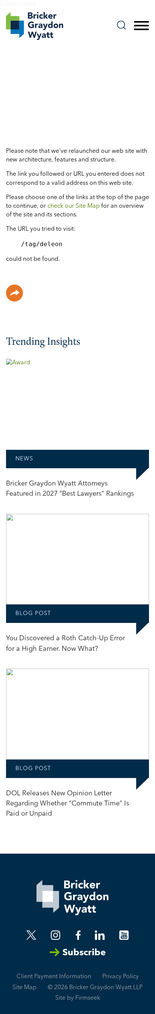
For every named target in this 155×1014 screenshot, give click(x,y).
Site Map (24, 988)
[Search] (121, 25)
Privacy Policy (120, 977)
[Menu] (141, 26)
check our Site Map (73, 206)
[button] (14, 293)
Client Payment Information (54, 977)
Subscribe (84, 953)
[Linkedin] (100, 935)
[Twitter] (31, 935)
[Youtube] (124, 935)
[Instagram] (56, 935)
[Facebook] (78, 935)
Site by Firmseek (77, 998)
